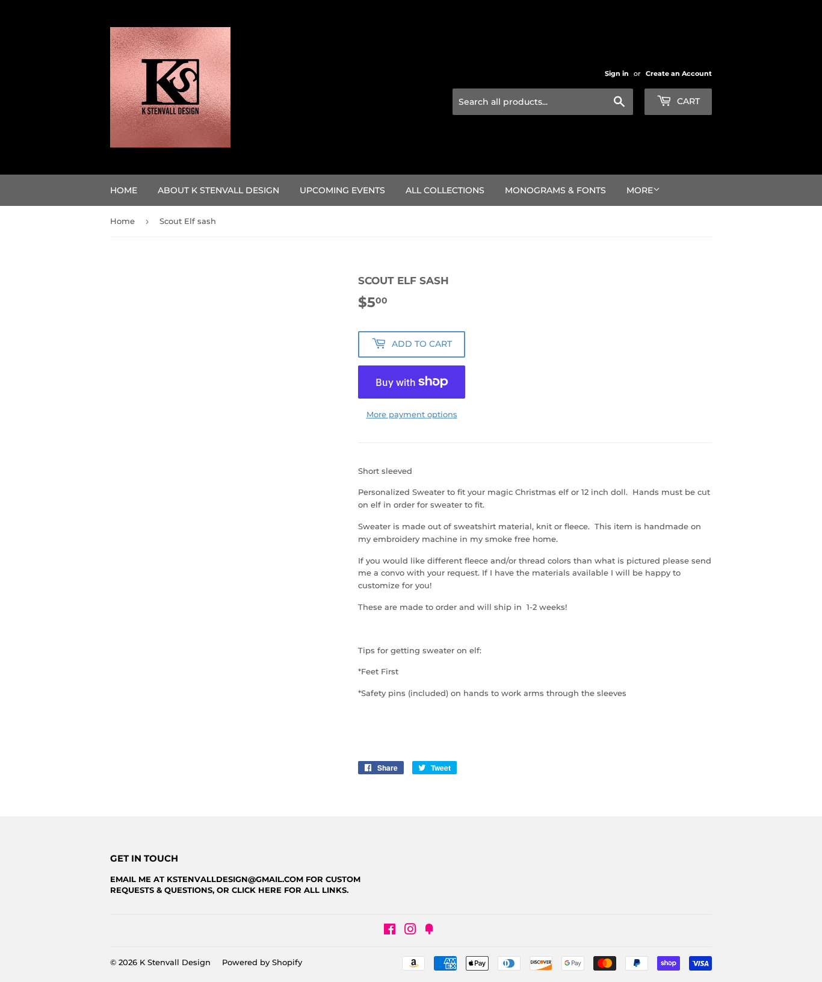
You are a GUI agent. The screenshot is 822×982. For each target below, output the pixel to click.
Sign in (617, 73)
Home (123, 190)
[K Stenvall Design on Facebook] (389, 931)
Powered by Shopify (262, 962)
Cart (687, 101)
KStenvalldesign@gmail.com (235, 879)
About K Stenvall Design (218, 190)
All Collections (445, 190)
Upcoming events (342, 190)
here (270, 890)
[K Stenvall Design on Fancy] (429, 931)
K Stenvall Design (175, 962)
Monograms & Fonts (555, 190)
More (639, 190)
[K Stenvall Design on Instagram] (410, 931)
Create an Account (679, 73)
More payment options (411, 414)
